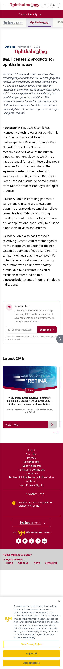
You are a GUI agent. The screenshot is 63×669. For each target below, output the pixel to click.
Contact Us (31, 473)
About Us (23, 562)
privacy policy (16, 339)
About (31, 450)
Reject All (31, 653)
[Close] (59, 601)
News (37, 562)
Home (9, 562)
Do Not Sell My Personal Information (31, 477)
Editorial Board (31, 465)
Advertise (31, 454)
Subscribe (45, 329)
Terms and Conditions (31, 469)
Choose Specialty (28, 14)
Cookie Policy (28, 637)
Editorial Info (31, 462)
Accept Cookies (31, 662)
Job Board (31, 481)
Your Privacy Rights (31, 485)
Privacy (31, 458)
